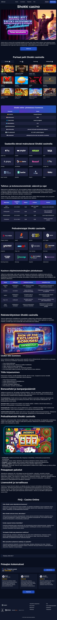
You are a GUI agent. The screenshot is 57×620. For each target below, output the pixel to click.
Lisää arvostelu (49, 569)
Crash (34, 61)
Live (20, 61)
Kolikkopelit (48, 61)
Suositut (6, 61)
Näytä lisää (28, 591)
